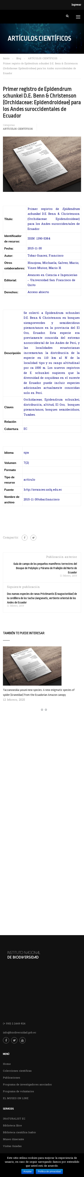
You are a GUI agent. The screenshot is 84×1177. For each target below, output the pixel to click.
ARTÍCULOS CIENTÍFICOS (18, 129)
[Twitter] (33, 538)
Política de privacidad (49, 1171)
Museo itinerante (13, 1139)
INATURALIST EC (14, 1119)
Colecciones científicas (17, 1071)
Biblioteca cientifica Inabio (19, 1132)
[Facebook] (25, 538)
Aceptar (27, 1171)
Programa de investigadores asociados (27, 1085)
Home (7, 1064)
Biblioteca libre (12, 1126)
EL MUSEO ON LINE (16, 1098)
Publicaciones (11, 1078)
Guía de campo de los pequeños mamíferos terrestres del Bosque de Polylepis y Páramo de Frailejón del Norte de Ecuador (45, 568)
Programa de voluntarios (18, 1091)
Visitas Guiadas (12, 1146)
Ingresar (76, 5)
